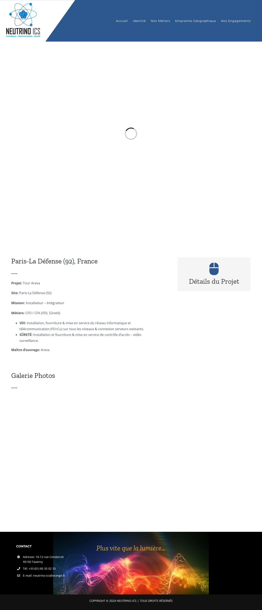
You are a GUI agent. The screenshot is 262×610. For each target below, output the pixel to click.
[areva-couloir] (214, 396)
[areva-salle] (89, 396)
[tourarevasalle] (214, 447)
